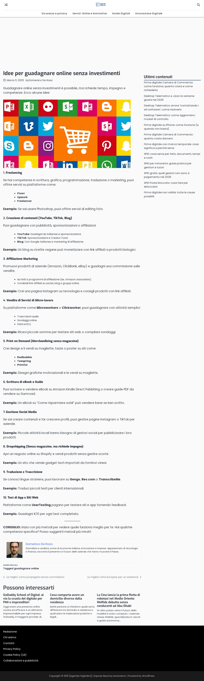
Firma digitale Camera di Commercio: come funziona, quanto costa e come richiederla (168, 86)
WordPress (148, 676)
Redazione (10, 631)
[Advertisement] (102, 43)
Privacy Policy (12, 649)
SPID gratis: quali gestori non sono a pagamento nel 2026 (166, 175)
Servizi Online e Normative (90, 13)
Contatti (8, 643)
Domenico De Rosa (40, 80)
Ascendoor (119, 676)
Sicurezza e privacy (54, 13)
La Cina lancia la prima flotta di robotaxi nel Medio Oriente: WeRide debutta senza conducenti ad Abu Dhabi (118, 600)
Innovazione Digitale (148, 13)
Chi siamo (9, 637)
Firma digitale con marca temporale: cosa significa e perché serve (171, 146)
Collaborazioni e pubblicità (20, 660)
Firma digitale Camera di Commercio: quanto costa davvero (168, 136)
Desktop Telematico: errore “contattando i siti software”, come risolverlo (171, 107)
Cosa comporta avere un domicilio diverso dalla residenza (67, 598)
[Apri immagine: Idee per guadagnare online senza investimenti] (67, 134)
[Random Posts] (5, 5)
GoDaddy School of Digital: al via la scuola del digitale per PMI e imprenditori (23, 598)
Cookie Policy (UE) (14, 655)
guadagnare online (26, 568)
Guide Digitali (121, 13)
